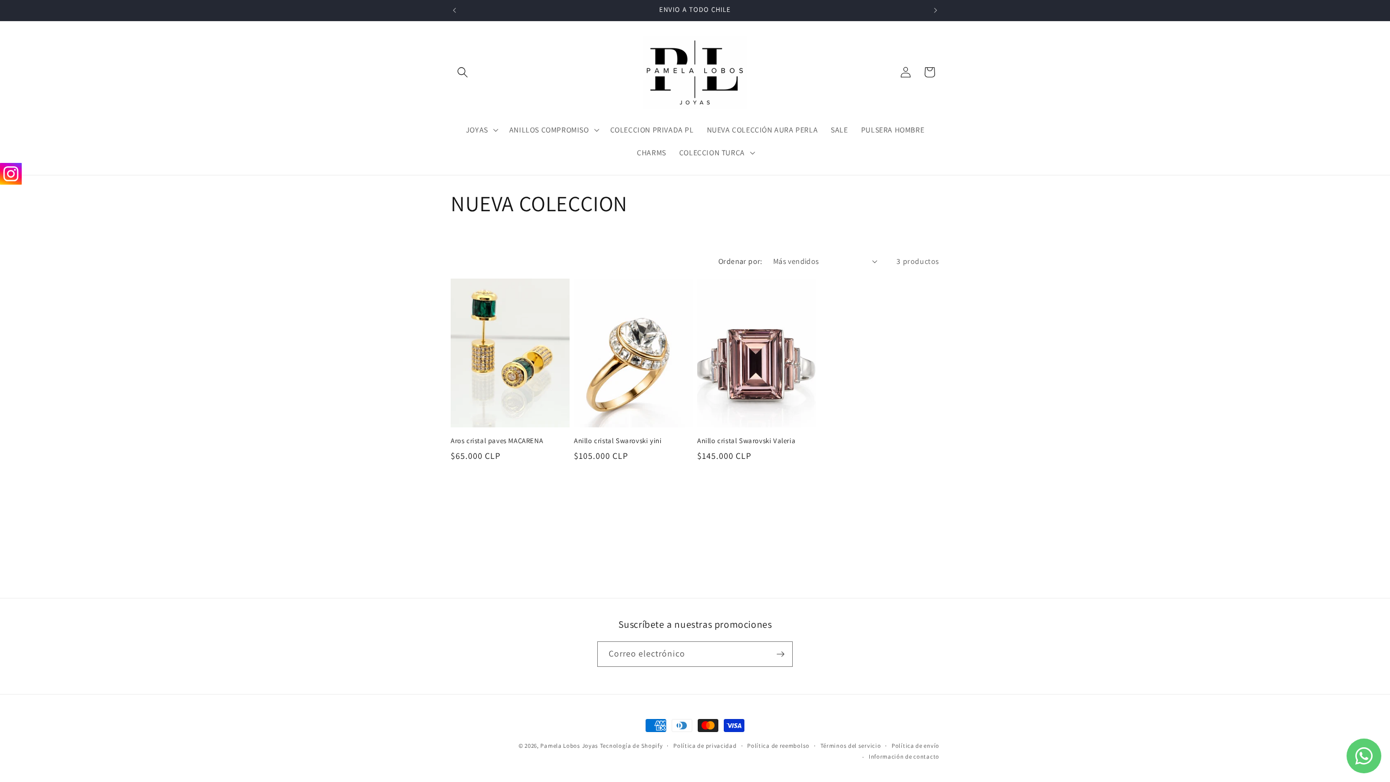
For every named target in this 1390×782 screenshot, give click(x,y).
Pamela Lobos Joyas (569, 745)
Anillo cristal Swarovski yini (617, 441)
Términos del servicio (850, 745)
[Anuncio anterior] (454, 10)
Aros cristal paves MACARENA (497, 441)
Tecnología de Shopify (631, 745)
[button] (463, 72)
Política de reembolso (778, 745)
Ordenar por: (740, 261)
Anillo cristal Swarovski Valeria (746, 441)
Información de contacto (904, 756)
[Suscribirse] (780, 654)
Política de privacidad (704, 745)
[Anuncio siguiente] (935, 10)
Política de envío (915, 745)
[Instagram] (11, 174)
